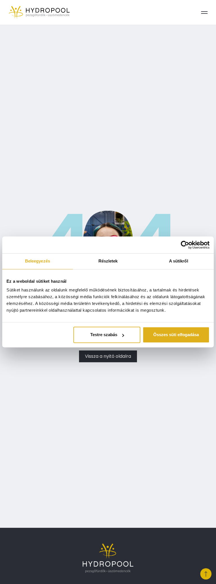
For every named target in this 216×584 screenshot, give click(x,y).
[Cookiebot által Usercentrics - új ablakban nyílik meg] (185, 245)
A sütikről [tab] (178, 261)
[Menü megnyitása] (204, 12)
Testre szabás (103, 334)
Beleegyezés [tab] (37, 261)
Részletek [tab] (108, 261)
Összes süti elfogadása (176, 334)
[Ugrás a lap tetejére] (206, 574)
